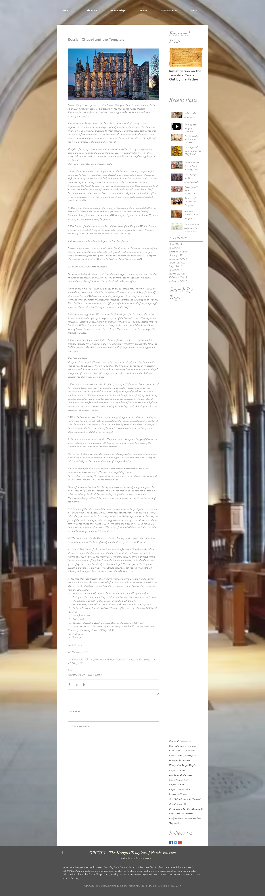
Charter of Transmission (180, 741)
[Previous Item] (174, 57)
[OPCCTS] (62, 853)
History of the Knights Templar (183, 765)
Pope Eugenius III (177, 809)
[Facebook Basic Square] (171, 842)
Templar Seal (175, 823)
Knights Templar (76, 674)
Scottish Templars (193, 818)
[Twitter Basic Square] (175, 842)
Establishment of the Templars (182, 755)
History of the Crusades (179, 760)
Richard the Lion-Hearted (181, 813)
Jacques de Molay (177, 770)
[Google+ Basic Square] (180, 842)
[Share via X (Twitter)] (76, 684)
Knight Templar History (179, 779)
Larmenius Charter (178, 794)
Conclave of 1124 (176, 750)
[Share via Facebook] (69, 684)
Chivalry (192, 746)
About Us (154, 867)
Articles (130, 870)
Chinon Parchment (177, 746)
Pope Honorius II (195, 809)
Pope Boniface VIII (177, 804)
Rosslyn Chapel (94, 674)
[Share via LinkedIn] (84, 684)
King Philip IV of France (180, 775)
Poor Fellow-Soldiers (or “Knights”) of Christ (186, 799)
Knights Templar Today (179, 789)
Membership (73, 870)
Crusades (190, 750)
